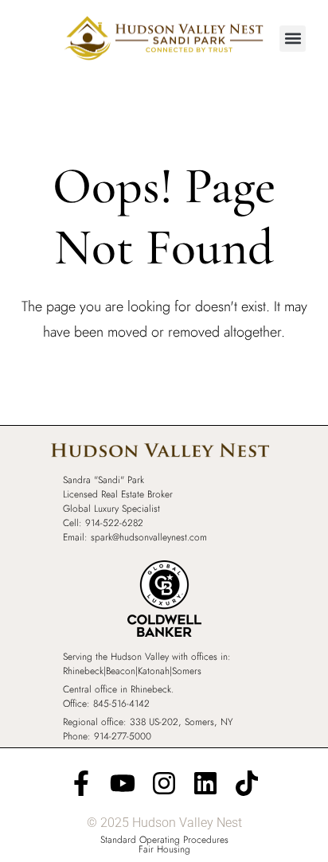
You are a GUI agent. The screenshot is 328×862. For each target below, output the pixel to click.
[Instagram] (164, 783)
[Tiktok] (247, 783)
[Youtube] (122, 783)
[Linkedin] (205, 783)
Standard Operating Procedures (164, 840)
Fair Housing (164, 849)
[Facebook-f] (81, 783)
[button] (292, 38)
